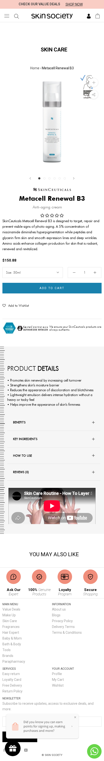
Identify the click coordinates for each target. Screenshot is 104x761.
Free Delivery (12, 685)
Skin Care (9, 621)
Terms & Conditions (67, 632)
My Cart (58, 680)
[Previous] (30, 178)
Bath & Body (11, 644)
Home (34, 68)
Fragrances (11, 627)
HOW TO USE (22, 455)
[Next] (73, 178)
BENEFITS (19, 422)
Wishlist (58, 685)
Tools (6, 650)
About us (59, 609)
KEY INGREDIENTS (25, 439)
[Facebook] (4, 750)
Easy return (11, 674)
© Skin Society (52, 755)
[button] (15, 305)
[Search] (17, 16)
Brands (7, 656)
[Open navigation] (6, 16)
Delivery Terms (63, 627)
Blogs (56, 615)
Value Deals (11, 609)
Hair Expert (10, 632)
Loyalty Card (11, 680)
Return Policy (12, 691)
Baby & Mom (12, 638)
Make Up (9, 615)
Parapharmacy (13, 661)
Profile (57, 674)
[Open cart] (98, 16)
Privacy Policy (62, 621)
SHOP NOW (74, 4)
